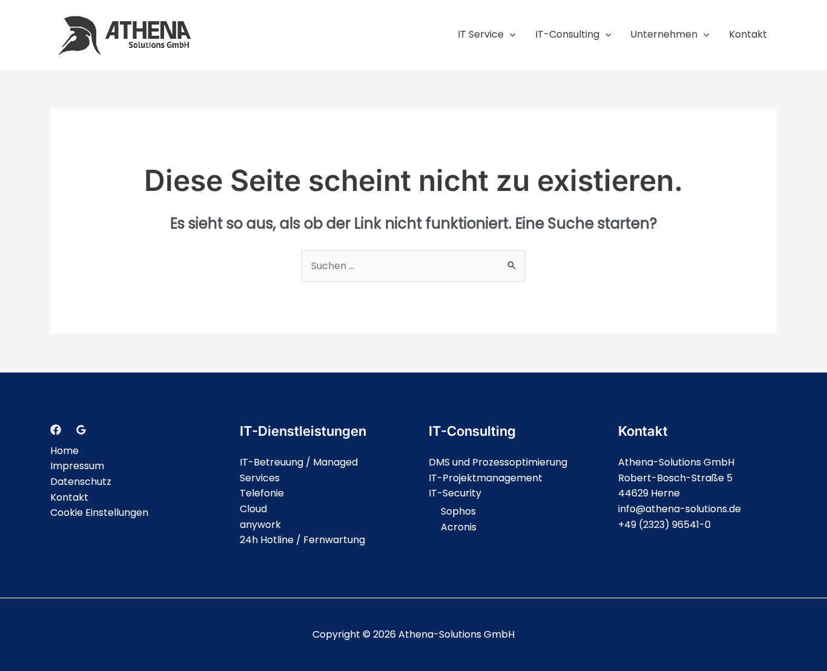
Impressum (77, 466)
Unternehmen (663, 34)
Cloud (253, 509)
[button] (510, 34)
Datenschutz (80, 482)
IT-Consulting (567, 34)
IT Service (481, 34)
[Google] (81, 429)
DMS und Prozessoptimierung (498, 462)
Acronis (458, 527)
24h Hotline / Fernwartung (302, 540)
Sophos (458, 511)
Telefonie (262, 493)
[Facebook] (55, 429)
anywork (260, 525)
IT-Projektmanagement (485, 478)
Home (64, 451)
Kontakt (748, 34)
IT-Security (455, 493)
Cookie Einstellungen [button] (99, 512)
